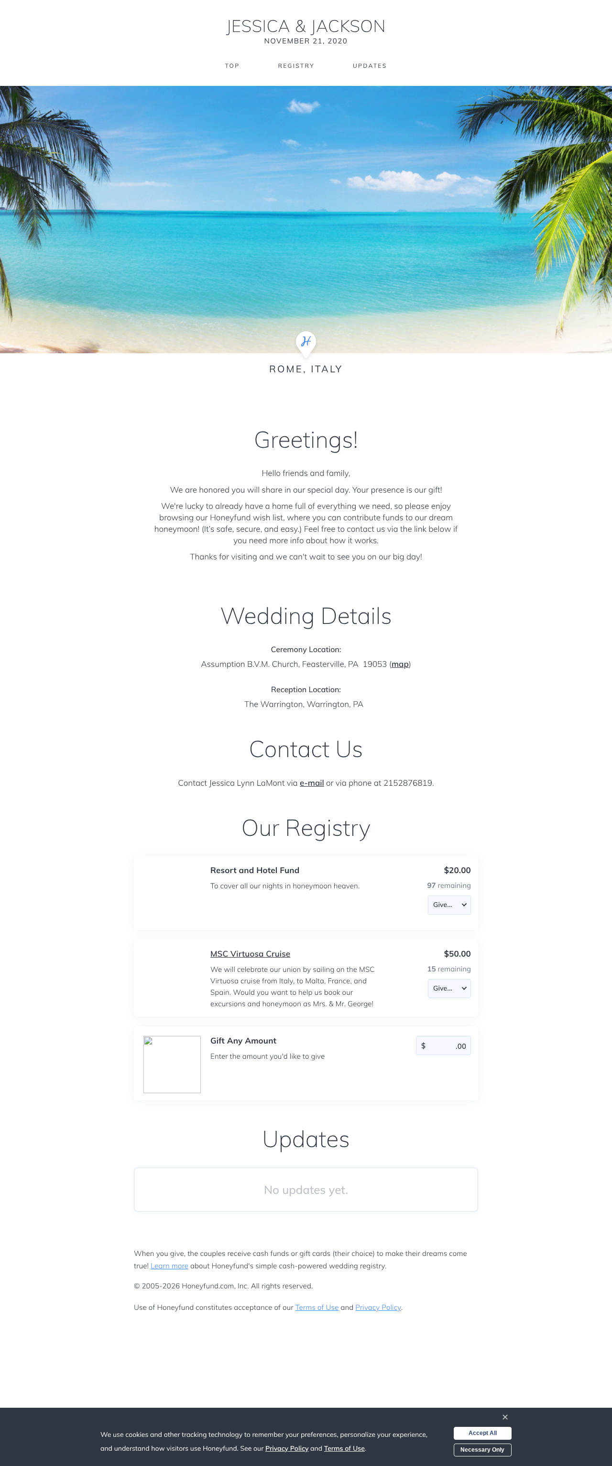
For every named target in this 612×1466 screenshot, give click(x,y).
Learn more (169, 1265)
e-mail (312, 783)
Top (232, 65)
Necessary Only (482, 1449)
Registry (296, 65)
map (400, 664)
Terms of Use (317, 1307)
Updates (370, 65)
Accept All (483, 1433)
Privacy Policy (378, 1307)
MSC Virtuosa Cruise (250, 954)
